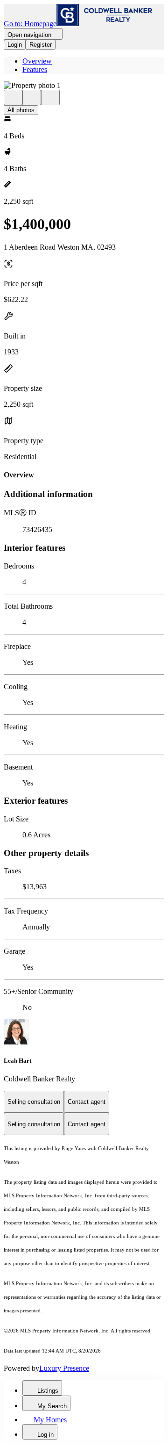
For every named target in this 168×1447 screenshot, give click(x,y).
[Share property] (50, 97)
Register (40, 44)
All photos (21, 110)
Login (14, 44)
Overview (37, 61)
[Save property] (31, 97)
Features (34, 69)
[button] (84, 85)
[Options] (13, 97)
